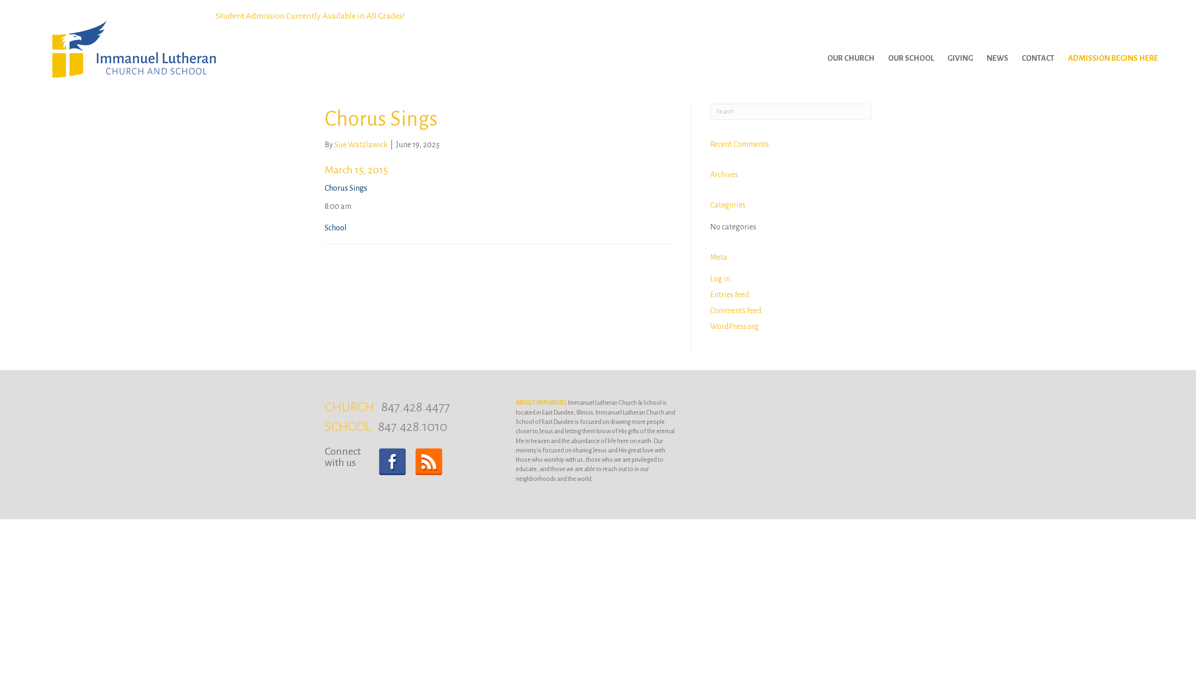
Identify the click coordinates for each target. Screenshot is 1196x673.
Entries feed (729, 295)
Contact (1038, 58)
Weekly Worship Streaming (310, 16)
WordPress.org (734, 326)
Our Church (851, 58)
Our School (911, 58)
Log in (720, 279)
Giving (960, 58)
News (997, 58)
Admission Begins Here (1113, 58)
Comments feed (736, 311)
